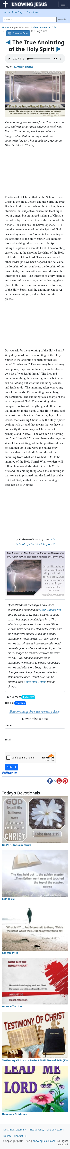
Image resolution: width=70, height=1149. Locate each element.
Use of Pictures (55, 1129)
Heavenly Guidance (14, 1114)
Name (8, 725)
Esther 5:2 (8, 898)
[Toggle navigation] (63, 4)
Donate (7, 1136)
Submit (11, 767)
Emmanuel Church (35, 681)
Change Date (19, 33)
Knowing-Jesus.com (44, 1140)
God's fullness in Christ (16, 845)
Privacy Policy (36, 1129)
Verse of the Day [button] (13, 12)
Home (5, 27)
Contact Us (20, 1136)
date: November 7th (44, 27)
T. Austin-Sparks (23, 66)
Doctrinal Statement (14, 1129)
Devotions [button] (33, 12)
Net (59, 609)
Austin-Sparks (47, 609)
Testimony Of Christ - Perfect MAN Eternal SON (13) (35, 1060)
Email (8, 739)
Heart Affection (12, 1006)
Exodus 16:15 (10, 952)
